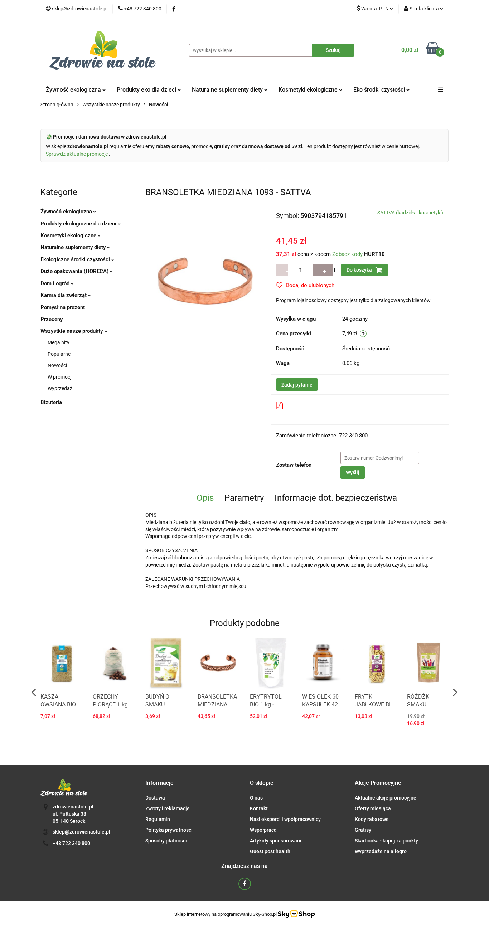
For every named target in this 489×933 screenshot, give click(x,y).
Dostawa (155, 798)
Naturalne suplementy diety (228, 89)
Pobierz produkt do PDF (315, 405)
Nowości (57, 365)
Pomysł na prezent (62, 307)
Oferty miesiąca (373, 808)
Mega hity (58, 342)
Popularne (59, 354)
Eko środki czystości (379, 89)
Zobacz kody (347, 254)
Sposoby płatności (166, 841)
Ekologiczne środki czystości (75, 259)
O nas (256, 798)
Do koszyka (360, 270)
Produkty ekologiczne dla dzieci (79, 223)
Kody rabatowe (372, 819)
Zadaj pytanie (297, 385)
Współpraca (263, 830)
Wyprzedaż (60, 388)
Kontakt (259, 808)
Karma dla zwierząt (64, 295)
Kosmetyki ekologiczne (309, 89)
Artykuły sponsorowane (276, 841)
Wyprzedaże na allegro (381, 851)
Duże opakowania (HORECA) (75, 271)
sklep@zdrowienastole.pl (81, 832)
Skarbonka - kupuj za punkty (386, 841)
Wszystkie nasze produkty (72, 331)
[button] (159, 783)
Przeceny (51, 319)
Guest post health (270, 851)
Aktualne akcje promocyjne (385, 798)
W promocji (60, 377)
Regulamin (157, 819)
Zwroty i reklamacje (167, 808)
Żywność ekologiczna (66, 211)
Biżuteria (51, 402)
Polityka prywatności (169, 830)
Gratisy (363, 830)
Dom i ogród (55, 283)
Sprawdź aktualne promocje (77, 154)
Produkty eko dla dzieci (147, 89)
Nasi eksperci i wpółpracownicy (285, 819)
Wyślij (352, 472)
